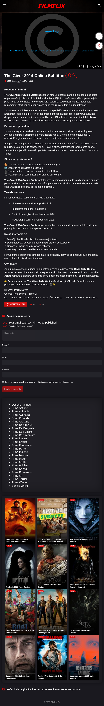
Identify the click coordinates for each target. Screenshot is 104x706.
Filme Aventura (21, 414)
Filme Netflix (19, 462)
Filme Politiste (20, 465)
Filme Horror (19, 448)
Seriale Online (20, 485)
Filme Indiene (20, 451)
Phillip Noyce (21, 290)
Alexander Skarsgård (42, 297)
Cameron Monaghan (86, 297)
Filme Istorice (20, 455)
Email (5, 357)
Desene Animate (22, 404)
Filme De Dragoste (23, 428)
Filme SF (33, 293)
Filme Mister (19, 458)
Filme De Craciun (22, 424)
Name (5, 345)
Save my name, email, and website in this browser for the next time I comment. (39, 382)
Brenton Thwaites (64, 297)
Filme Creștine (20, 421)
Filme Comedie (21, 418)
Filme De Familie (22, 431)
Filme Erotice (19, 441)
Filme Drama (19, 293)
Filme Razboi (19, 468)
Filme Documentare (23, 435)
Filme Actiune (20, 408)
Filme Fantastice (22, 445)
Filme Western (20, 482)
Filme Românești (22, 472)
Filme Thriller (19, 479)
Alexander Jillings (20, 297)
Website (5, 370)
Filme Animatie (20, 411)
